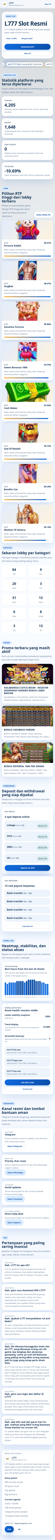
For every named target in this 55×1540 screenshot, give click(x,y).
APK (9, 1529)
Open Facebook (14, 1199)
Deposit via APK (28, 868)
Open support (14, 1222)
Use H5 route (27, 1089)
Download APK (27, 47)
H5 (19, 1529)
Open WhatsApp (15, 1172)
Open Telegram (14, 1146)
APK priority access (14, 1482)
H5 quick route (12, 1486)
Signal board (11, 1494)
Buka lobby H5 (44, 214)
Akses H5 (48, 4)
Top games (10, 1490)
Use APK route (27, 1082)
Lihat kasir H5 (27, 926)
